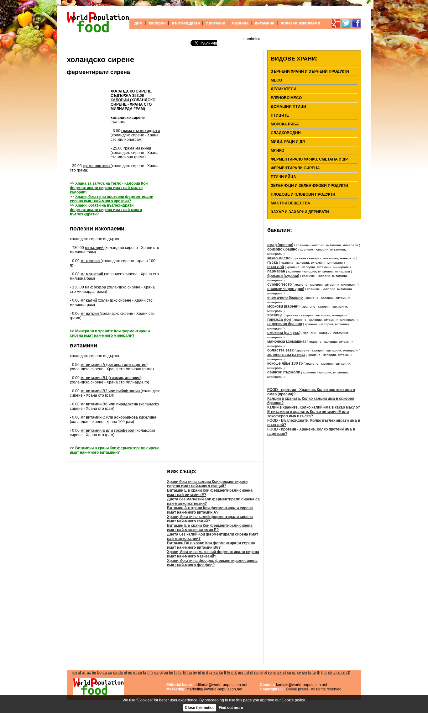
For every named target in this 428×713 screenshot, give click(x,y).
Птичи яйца (283, 177)
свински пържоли (283, 372)
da (115, 672)
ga (156, 672)
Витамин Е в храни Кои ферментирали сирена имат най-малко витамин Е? (210, 527)
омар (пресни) (280, 245)
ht (184, 672)
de (120, 672)
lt (225, 672)
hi (175, 672)
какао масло (278, 258)
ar (84, 672)
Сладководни (286, 133)
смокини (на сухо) (283, 332)
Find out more (231, 707)
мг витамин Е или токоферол (108, 430)
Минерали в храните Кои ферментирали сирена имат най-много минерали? (110, 333)
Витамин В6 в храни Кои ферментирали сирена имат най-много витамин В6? (211, 545)
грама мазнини (137, 148)
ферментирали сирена (98, 72)
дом (138, 23)
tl (322, 672)
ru (274, 672)
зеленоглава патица (286, 354)
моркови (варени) (283, 306)
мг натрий (90, 313)
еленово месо (286, 98)
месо (276, 80)
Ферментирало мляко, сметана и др (309, 159)
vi (335, 672)
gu (166, 672)
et (135, 672)
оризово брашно (282, 249)
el (125, 672)
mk (234, 672)
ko (221, 672)
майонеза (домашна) (286, 341)
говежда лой (279, 319)
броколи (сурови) (283, 275)
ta (309, 672)
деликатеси (283, 89)
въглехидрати (186, 23)
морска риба (285, 124)
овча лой (275, 267)
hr (180, 672)
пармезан (276, 271)
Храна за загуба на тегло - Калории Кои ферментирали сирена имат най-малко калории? (109, 187)
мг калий (89, 300)
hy (195, 672)
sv (299, 672)
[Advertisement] (88, 118)
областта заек (280, 350)
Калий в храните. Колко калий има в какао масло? (313, 407)
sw (304, 672)
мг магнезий (92, 274)
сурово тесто (279, 284)
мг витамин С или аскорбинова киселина (118, 417)
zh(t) (346, 672)
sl (284, 672)
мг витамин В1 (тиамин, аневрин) (111, 378)
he (171, 672)
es (130, 672)
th (318, 672)
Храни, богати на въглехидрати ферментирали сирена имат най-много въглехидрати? (106, 209)
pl (261, 672)
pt (265, 672)
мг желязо (91, 261)
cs (110, 672)
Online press (297, 689)
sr (294, 672)
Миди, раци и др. (288, 142)
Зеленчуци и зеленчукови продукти (309, 185)
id (199, 672)
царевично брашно (284, 324)
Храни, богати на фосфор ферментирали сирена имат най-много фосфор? (212, 562)
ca (104, 672)
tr (325, 672)
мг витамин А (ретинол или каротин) (114, 364)
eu (140, 672)
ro (270, 672)
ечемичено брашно (285, 297)
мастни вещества (290, 203)
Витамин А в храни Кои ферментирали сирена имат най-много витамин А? (210, 510)
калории (157, 23)
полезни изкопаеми (300, 23)
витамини (264, 23)
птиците (280, 115)
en (74, 672)
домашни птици (288, 106)
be (94, 672)
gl (161, 672)
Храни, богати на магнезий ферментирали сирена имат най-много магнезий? (213, 554)
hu (189, 672)
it (207, 672)
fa (144, 672)
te (314, 672)
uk (330, 672)
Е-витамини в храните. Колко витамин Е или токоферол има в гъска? (308, 413)
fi (148, 672)
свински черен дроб (285, 289)
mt (246, 672)
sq (289, 672)
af (79, 672)
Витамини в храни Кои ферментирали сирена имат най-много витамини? (114, 450)
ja (210, 672)
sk (279, 672)
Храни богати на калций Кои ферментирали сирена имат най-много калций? (207, 483)
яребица (275, 315)
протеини (215, 23)
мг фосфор (96, 287)
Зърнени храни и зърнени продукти (310, 71)
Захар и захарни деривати (300, 212)
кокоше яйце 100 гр (285, 363)
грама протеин (97, 166)
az (89, 672)
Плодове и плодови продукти (303, 194)
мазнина (240, 23)
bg (99, 672)
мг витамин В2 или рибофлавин (111, 391)
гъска (272, 262)
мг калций (94, 248)
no (256, 672)
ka (215, 672)
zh (339, 672)
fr (151, 672)
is (203, 672)
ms (240, 672)
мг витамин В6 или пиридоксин (110, 404)
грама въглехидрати (140, 131)
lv (228, 672)
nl (251, 672)
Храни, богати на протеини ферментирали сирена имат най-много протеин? (111, 198)
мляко (277, 150)
